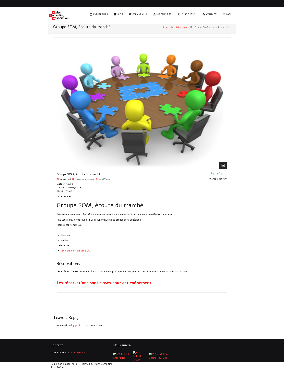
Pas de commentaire (84, 179)
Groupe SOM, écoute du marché (78, 174)
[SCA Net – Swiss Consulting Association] (58, 16)
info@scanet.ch (81, 352)
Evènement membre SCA (76, 250)
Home (165, 27)
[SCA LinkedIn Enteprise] (122, 356)
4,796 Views (104, 179)
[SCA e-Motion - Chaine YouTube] (160, 356)
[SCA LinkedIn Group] (140, 356)
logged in (76, 325)
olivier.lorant (181, 27)
